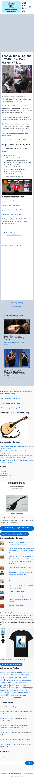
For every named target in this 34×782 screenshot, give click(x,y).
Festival (11, 677)
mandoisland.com (6, 739)
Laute (18, 685)
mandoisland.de (5, 732)
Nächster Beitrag (17, 306)
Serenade (13, 692)
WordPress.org (5, 478)
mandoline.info (5, 711)
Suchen (30, 763)
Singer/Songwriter (22, 692)
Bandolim (13, 672)
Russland (7, 692)
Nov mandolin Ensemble (14, 235)
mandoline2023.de (6, 718)
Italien (2, 683)
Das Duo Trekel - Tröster (17, 605)
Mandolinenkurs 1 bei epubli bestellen (14, 534)
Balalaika (8, 672)
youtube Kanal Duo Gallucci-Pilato (13, 210)
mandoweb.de (4, 725)
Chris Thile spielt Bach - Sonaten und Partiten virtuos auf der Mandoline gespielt (21, 599)
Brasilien (7, 675)
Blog (10, 580)
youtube (24, 695)
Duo (6, 677)
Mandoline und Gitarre (18, 342)
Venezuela (13, 695)
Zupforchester (15, 698)
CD (12, 675)
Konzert (11, 685)
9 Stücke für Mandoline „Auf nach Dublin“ (13, 458)
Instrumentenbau (26, 680)
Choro (16, 675)
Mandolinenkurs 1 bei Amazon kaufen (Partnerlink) (17, 528)
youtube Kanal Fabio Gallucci (11, 205)
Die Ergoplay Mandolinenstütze (10, 398)
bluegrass (27, 672)
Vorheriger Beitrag (17, 303)
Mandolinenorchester (23, 688)
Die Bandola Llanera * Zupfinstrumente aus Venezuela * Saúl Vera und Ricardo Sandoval (21, 551)
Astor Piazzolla (10, 232)
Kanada (19, 683)
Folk (19, 677)
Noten (26, 690)
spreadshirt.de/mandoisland (11, 664)
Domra (2, 677)
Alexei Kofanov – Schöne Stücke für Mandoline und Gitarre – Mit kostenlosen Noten (14, 372)
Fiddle (15, 677)
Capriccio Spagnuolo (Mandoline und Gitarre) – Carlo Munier (14, 338)
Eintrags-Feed (4, 473)
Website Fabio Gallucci (9, 201)
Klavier (24, 682)
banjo (19, 672)
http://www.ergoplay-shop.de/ (10, 408)
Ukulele (2, 695)
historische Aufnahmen (15, 680)
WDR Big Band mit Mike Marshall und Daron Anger (16, 455)
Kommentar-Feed (5, 476)
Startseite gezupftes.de (16, 592)
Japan (8, 682)
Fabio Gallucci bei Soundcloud (11, 214)
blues (1, 675)
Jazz (13, 683)
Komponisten (4, 685)
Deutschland (24, 675)
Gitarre (4, 680)
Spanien (31, 692)
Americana (2, 672)
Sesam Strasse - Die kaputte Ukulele (20, 567)
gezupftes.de (24, 7)
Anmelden (3, 471)
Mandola (23, 685)
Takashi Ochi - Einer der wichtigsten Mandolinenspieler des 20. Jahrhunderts (20, 575)
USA (8, 695)
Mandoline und (4, 690)
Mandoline (7, 687)
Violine (19, 695)
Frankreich (25, 677)
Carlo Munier (7, 342)
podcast (2, 692)
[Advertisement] (17, 32)
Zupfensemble (4, 698)
